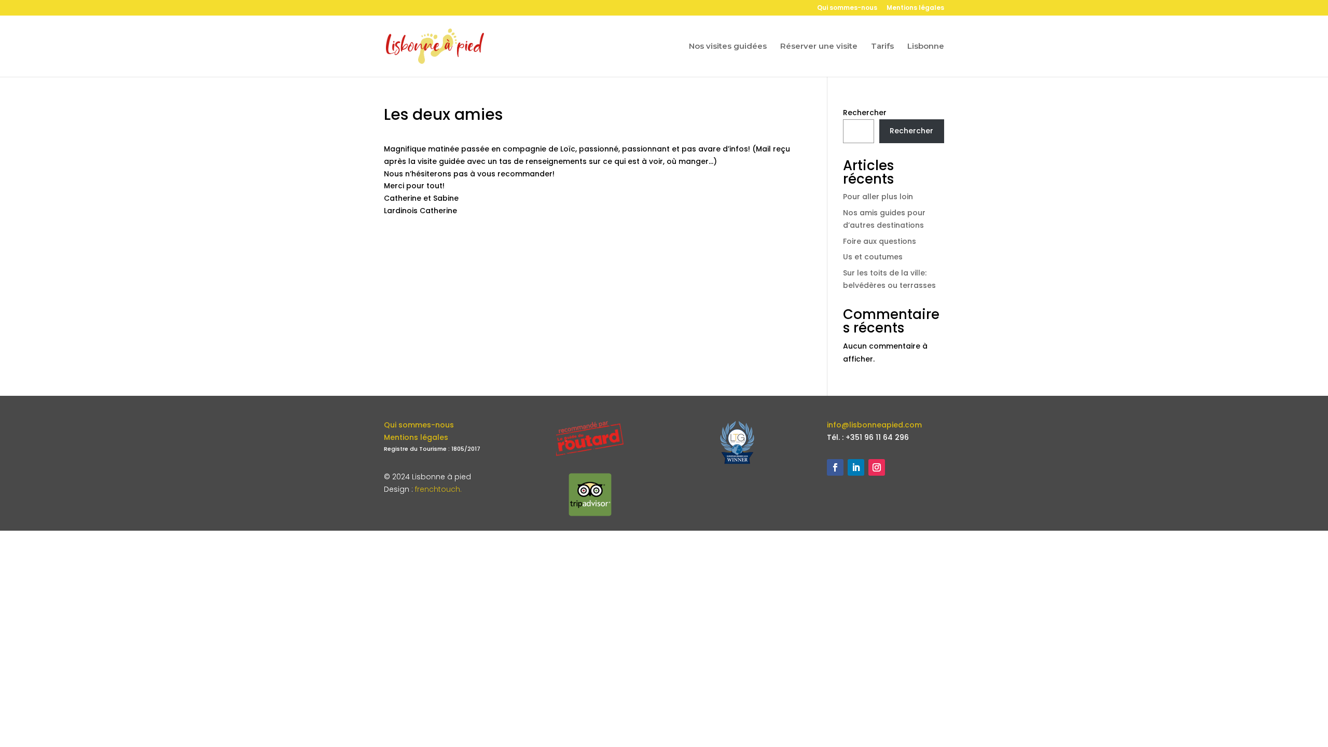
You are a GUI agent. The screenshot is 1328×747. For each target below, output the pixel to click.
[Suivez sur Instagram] (876, 467)
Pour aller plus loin (878, 196)
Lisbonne (925, 47)
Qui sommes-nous (847, 8)
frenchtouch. (438, 489)
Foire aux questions (879, 241)
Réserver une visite (818, 47)
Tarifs (882, 47)
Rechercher (865, 112)
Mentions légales (915, 8)
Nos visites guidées (728, 47)
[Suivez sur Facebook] (835, 467)
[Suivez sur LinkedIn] (856, 467)
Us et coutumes (873, 257)
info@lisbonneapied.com (874, 425)
